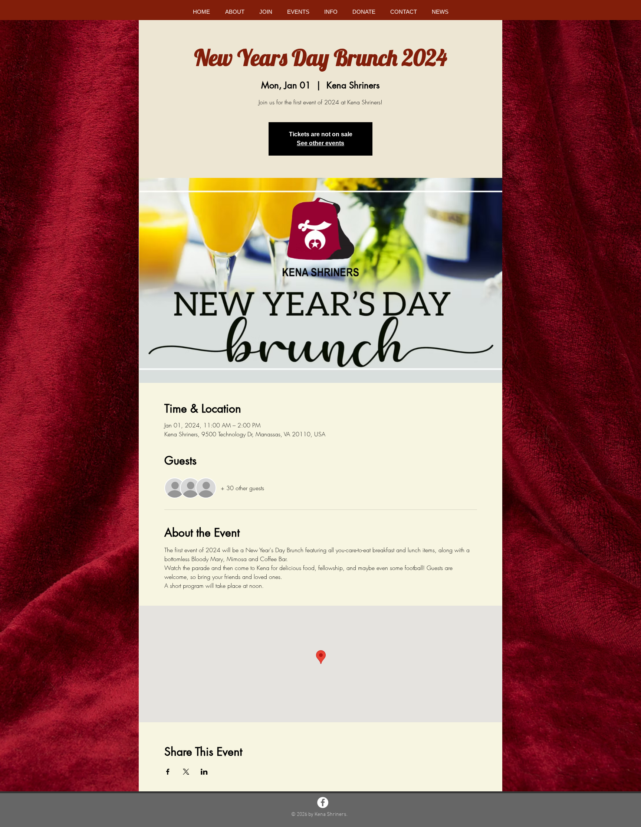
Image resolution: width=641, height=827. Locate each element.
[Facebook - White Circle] (322, 802)
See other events (320, 143)
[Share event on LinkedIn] (204, 772)
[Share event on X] (186, 772)
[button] (234, 11)
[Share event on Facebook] (167, 772)
